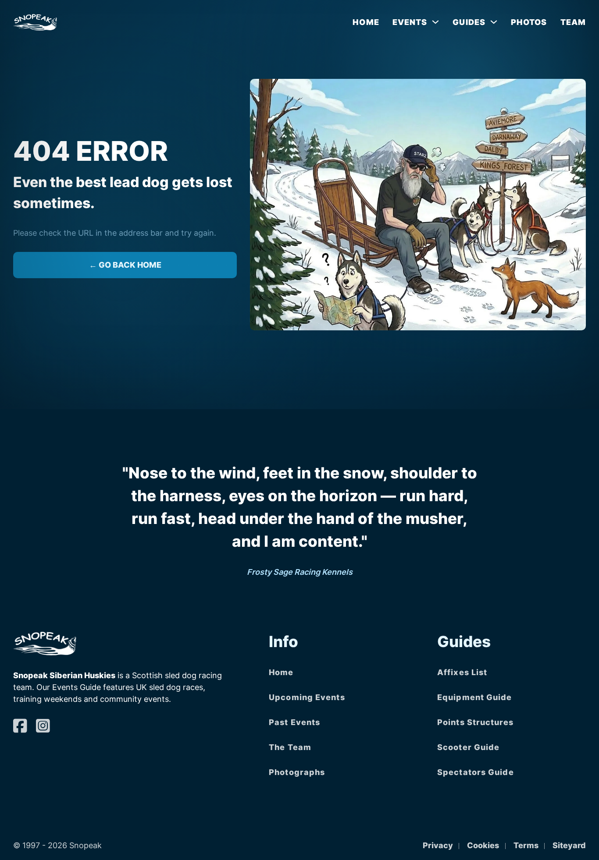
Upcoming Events (307, 697)
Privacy (438, 845)
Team (573, 22)
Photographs (297, 772)
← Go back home (125, 264)
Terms (525, 845)
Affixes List (462, 672)
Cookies (483, 845)
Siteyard (569, 845)
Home (366, 22)
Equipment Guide (474, 697)
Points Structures (475, 722)
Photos (529, 22)
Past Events (294, 722)
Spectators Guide (475, 772)
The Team (290, 747)
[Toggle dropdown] (435, 22)
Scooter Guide (468, 747)
